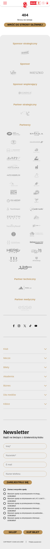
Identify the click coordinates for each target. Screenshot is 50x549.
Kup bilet (33, 532)
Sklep (13, 532)
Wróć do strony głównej (25, 24)
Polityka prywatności (35, 542)
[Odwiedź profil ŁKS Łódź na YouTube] (36, 326)
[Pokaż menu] (5, 3)
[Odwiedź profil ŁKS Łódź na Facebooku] (13, 326)
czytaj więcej (11, 496)
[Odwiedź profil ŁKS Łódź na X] (25, 326)
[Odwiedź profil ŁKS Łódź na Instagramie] (19, 326)
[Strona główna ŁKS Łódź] (25, 4)
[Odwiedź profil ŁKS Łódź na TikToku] (30, 326)
